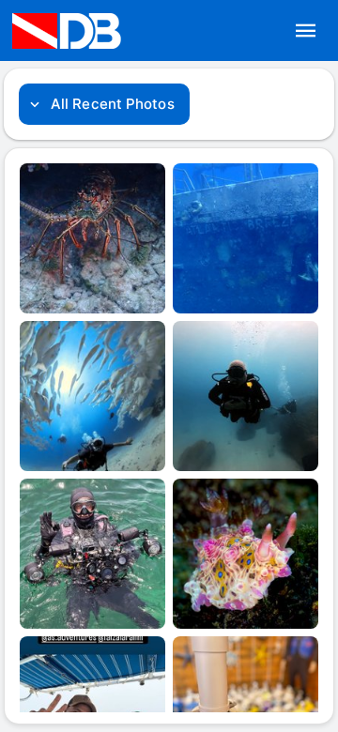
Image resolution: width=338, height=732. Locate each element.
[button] (306, 31)
